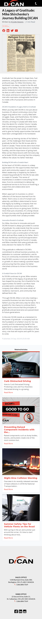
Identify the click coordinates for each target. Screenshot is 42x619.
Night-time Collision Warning (20, 478)
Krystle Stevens (17, 22)
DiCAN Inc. (6, 26)
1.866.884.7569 (22, 585)
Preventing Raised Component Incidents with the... (19, 429)
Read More (8, 392)
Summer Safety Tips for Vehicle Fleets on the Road (19, 525)
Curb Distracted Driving (17, 381)
